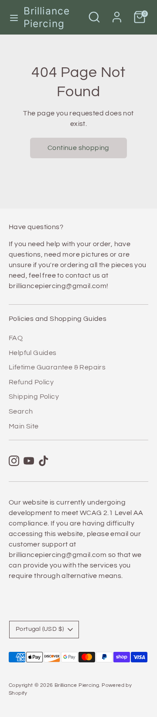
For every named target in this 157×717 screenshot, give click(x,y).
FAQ (16, 337)
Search (21, 411)
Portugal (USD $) (40, 629)
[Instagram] (14, 461)
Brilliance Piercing (47, 17)
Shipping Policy (34, 396)
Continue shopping (78, 147)
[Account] (117, 13)
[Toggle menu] (12, 17)
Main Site (24, 426)
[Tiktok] (43, 461)
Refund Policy (31, 382)
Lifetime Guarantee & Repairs (57, 367)
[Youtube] (29, 461)
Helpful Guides (33, 352)
